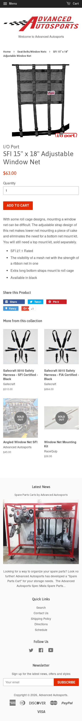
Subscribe (66, 682)
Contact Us (41, 613)
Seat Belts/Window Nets (31, 51)
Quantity (9, 183)
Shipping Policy (41, 618)
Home (7, 51)
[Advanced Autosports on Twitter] (31, 651)
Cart (75, 3)
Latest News (41, 487)
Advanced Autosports (53, 695)
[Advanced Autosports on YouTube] (50, 651)
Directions (41, 624)
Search (41, 607)
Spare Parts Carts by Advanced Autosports (41, 494)
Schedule (41, 630)
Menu (12, 3)
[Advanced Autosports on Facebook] (40, 651)
